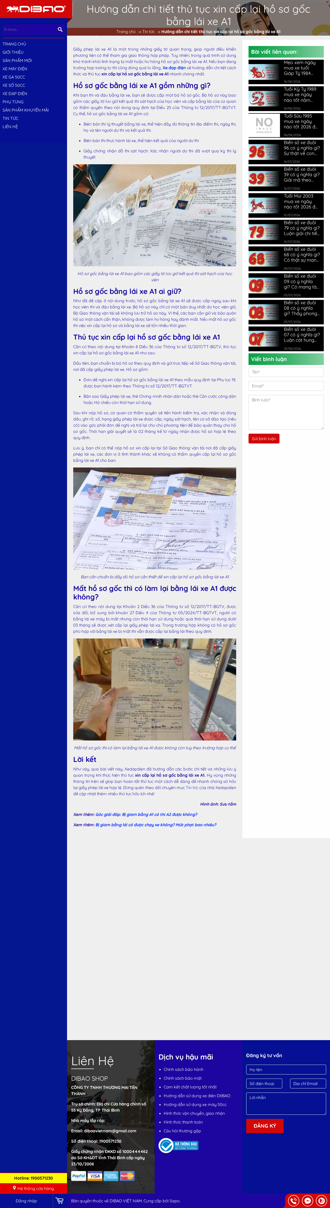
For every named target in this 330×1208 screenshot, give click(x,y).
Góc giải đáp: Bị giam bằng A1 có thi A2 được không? (146, 814)
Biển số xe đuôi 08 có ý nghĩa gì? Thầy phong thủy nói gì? (300, 308)
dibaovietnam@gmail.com (110, 1130)
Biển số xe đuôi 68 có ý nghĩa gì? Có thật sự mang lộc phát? (302, 254)
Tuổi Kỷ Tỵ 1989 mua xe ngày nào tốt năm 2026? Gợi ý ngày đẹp (300, 94)
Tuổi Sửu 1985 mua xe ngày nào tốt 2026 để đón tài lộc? (301, 121)
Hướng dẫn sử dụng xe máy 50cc (195, 1104)
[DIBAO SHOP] (36, 8)
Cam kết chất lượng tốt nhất (190, 1086)
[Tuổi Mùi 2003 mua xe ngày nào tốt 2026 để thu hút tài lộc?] (264, 205)
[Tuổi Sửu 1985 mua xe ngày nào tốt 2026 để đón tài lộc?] (264, 124)
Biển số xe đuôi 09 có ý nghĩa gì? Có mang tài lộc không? (301, 281)
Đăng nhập (26, 1200)
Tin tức (10, 118)
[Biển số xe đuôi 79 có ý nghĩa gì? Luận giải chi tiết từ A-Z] (264, 232)
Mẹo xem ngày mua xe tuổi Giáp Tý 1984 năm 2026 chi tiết (300, 68)
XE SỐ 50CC (14, 85)
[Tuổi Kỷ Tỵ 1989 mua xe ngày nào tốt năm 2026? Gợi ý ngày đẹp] (264, 99)
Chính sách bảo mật (183, 1078)
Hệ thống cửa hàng (36, 1188)
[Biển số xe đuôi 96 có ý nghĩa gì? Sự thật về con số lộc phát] (264, 152)
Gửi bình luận (264, 438)
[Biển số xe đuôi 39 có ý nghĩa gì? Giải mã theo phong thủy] (264, 179)
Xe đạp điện (174, 67)
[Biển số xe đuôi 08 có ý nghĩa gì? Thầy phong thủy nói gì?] (264, 312)
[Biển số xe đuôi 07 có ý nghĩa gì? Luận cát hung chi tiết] (264, 339)
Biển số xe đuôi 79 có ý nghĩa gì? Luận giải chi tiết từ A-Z (302, 228)
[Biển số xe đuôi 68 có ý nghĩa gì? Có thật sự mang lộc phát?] (264, 259)
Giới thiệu (13, 52)
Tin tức (192, 787)
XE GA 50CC (14, 77)
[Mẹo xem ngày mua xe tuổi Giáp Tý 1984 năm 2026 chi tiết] (264, 72)
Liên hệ (10, 126)
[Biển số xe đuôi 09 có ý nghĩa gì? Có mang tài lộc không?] (264, 285)
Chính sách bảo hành (183, 1069)
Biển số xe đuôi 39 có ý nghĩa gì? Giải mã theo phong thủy (302, 174)
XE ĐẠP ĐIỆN (15, 93)
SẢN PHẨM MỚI (17, 60)
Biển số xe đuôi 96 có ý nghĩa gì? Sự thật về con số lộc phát (302, 148)
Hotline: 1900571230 (33, 1178)
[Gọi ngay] (293, 1200)
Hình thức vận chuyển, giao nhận (194, 1113)
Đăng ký (265, 1126)
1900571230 (110, 1141)
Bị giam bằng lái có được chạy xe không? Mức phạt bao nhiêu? (155, 824)
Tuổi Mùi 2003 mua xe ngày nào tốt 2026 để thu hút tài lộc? (301, 201)
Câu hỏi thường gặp (182, 1130)
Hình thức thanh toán (183, 1122)
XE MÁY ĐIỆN (15, 68)
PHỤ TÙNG (13, 101)
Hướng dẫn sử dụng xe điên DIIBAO (197, 1095)
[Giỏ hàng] (60, 1201)
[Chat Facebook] (307, 1200)
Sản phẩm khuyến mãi (26, 110)
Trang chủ (14, 43)
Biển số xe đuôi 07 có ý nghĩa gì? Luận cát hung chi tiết (302, 334)
